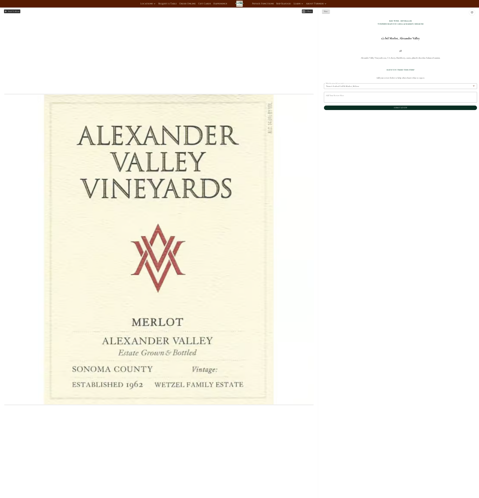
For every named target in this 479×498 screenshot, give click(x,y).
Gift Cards (204, 3)
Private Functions (263, 3)
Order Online (187, 3)
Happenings (220, 3)
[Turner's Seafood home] (239, 4)
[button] (148, 3)
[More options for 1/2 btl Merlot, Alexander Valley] (472, 12)
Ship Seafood (283, 3)
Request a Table (167, 3)
